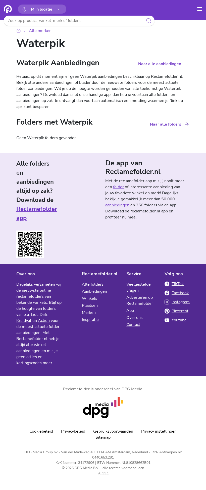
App (130, 310)
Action (44, 320)
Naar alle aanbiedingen (159, 64)
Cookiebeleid (41, 431)
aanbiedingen (117, 205)
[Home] (18, 30)
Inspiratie (90, 319)
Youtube (179, 320)
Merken (89, 312)
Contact (133, 324)
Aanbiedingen (94, 291)
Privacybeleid (73, 431)
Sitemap (103, 437)
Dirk (43, 314)
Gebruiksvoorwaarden (113, 431)
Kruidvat (23, 320)
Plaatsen (90, 305)
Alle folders (93, 284)
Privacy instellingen (159, 431)
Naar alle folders (165, 124)
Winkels (89, 298)
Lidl (34, 314)
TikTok (178, 283)
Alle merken (40, 30)
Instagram (181, 302)
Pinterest (180, 311)
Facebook (180, 292)
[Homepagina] (8, 9)
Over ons (134, 317)
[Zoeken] (148, 21)
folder (118, 187)
